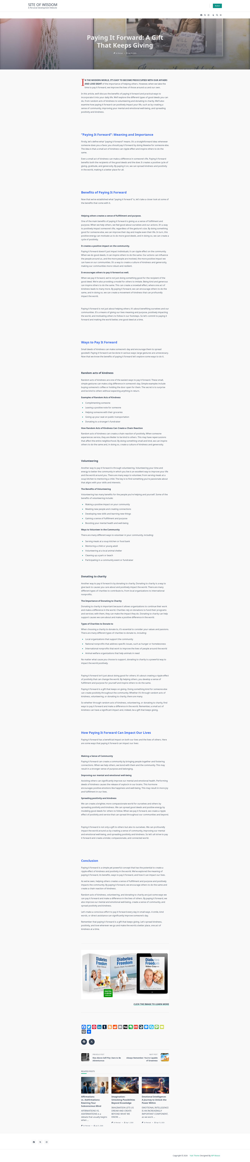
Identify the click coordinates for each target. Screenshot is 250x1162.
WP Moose (215, 1155)
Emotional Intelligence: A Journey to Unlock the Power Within (154, 1099)
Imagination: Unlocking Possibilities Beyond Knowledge (123, 1099)
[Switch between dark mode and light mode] (213, 15)
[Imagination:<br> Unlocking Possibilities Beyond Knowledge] (125, 1085)
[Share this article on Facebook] (84, 1042)
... (88, 1120)
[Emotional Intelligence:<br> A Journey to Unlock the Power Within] (155, 1085)
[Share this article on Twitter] (92, 1042)
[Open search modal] (217, 15)
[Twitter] (205, 15)
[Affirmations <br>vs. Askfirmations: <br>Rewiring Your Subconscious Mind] (94, 1085)
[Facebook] (201, 15)
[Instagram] (208, 15)
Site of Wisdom (42, 4)
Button (217, 6)
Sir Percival (119, 53)
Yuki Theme (195, 1155)
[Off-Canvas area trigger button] (221, 15)
